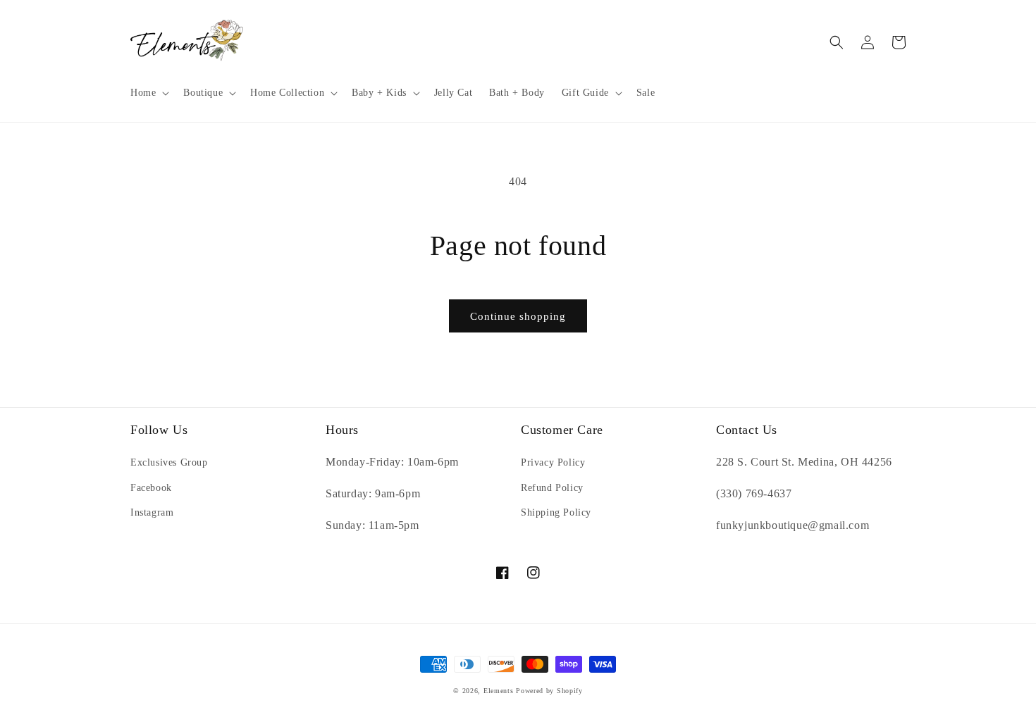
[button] (148, 93)
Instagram (151, 512)
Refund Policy (552, 488)
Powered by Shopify (549, 691)
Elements (498, 691)
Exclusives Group (169, 462)
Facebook (151, 488)
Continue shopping (518, 316)
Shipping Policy (556, 512)
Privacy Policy (553, 462)
